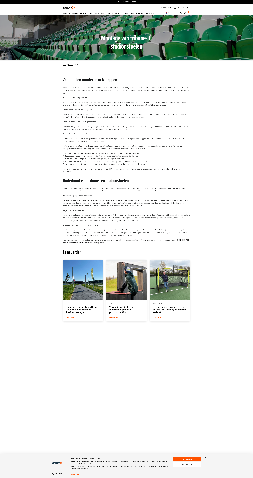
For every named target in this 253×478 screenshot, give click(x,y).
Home (64, 64)
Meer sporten (128, 13)
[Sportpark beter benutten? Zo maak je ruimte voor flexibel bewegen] (83, 280)
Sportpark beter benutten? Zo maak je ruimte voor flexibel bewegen (81, 310)
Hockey (74, 13)
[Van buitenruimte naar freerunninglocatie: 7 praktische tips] (126, 280)
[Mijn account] (185, 12)
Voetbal (65, 13)
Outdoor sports (106, 13)
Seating (117, 13)
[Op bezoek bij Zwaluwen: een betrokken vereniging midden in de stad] (170, 280)
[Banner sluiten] (205, 457)
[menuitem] (67, 13)
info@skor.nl (166, 8)
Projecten (139, 13)
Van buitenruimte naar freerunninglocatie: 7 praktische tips (122, 310)
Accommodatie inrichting (88, 13)
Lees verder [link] (70, 317)
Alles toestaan (187, 459)
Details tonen (75, 474)
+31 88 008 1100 (183, 8)
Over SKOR (148, 13)
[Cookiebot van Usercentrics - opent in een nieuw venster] (57, 474)
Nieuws (70, 64)
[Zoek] (181, 12)
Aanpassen (185, 464)
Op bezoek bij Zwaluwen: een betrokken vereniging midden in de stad (170, 310)
